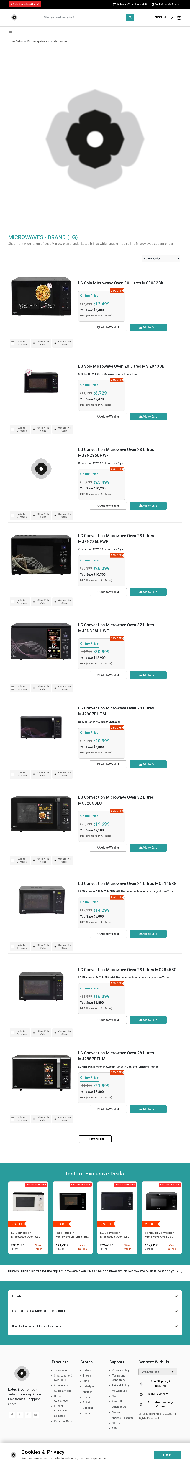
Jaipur (87, 1413)
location (24, 4)
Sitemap (117, 1423)
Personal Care (63, 1421)
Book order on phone (167, 4)
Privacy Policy (121, 1370)
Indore (87, 1370)
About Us (117, 1401)
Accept (168, 1455)
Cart (114, 1396)
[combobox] (87, 17)
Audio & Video (62, 1390)
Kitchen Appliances (38, 41)
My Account (119, 1390)
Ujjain (86, 1380)
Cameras (59, 1415)
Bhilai (86, 1402)
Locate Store (21, 1296)
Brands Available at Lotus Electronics (38, 1326)
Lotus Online (16, 41)
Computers (61, 1385)
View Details (38, 1247)
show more (95, 1139)
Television (60, 1370)
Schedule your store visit (132, 4)
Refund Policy (120, 1385)
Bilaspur (88, 1407)
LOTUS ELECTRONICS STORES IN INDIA (39, 1311)
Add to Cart (149, 327)
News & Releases (122, 1417)
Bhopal (87, 1375)
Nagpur (87, 1391)
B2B (114, 1428)
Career (116, 1412)
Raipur (87, 1397)
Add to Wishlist (109, 327)
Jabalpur (88, 1386)
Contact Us (119, 1406)
